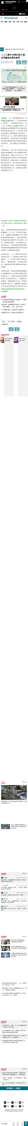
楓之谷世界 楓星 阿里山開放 (22, 340)
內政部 (3, 118)
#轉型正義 (5, 324)
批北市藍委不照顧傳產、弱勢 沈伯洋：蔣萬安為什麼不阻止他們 (9, 340)
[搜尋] (26, 17)
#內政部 (19, 321)
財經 (10, 21)
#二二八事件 (11, 321)
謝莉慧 (6, 61)
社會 (13, 21)
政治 (2, 21)
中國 (17, 21)
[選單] (1, 17)
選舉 (18, 877)
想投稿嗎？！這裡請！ (14, 1088)
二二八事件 (15, 125)
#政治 (3, 321)
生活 (21, 21)
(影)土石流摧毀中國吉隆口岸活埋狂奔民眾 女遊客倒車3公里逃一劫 (14, 223)
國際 (6, 21)
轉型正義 (6, 120)
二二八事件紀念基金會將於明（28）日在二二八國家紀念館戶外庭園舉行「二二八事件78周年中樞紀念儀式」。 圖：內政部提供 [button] (14, 89)
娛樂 (25, 21)
